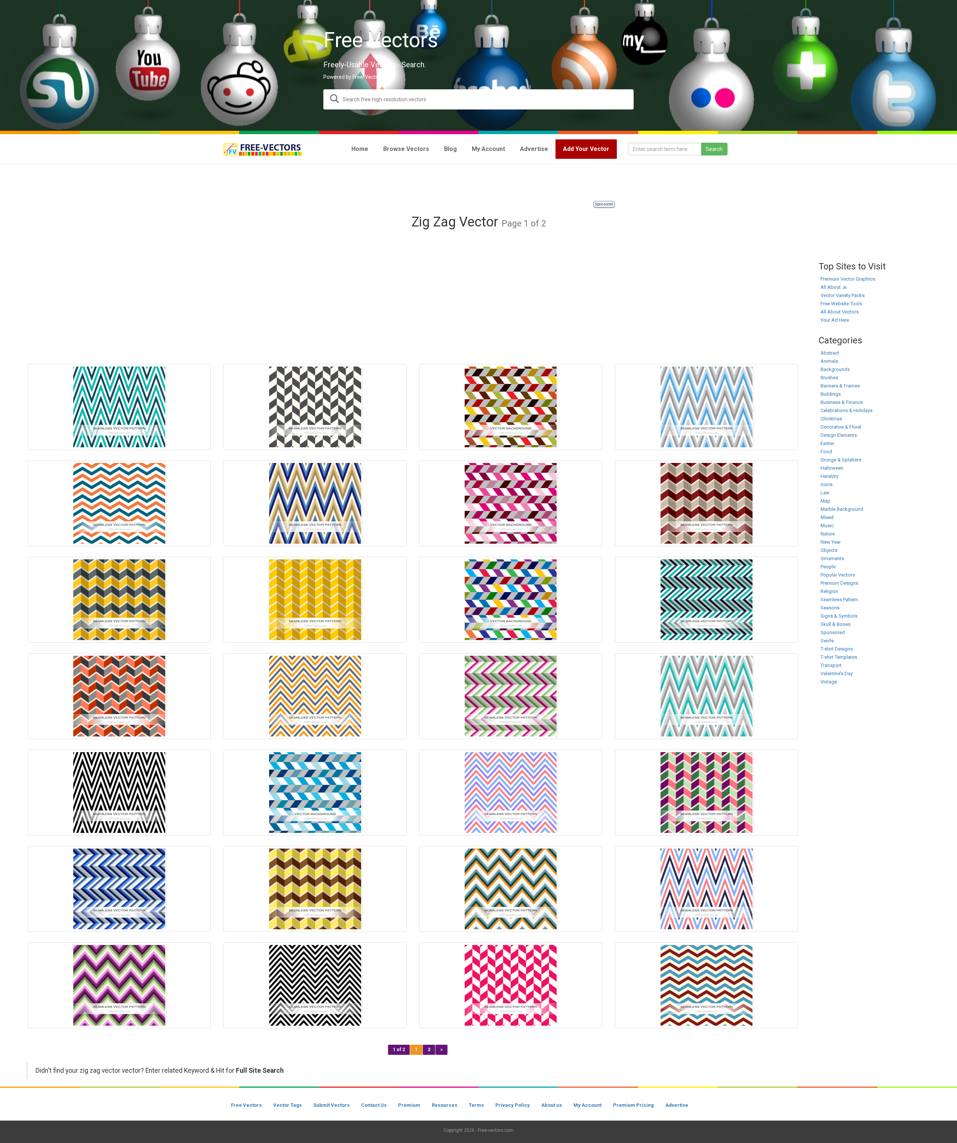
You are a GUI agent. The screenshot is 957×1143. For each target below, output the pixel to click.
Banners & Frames (840, 386)
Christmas (831, 418)
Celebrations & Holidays (847, 410)
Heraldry (829, 476)
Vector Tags (287, 1105)
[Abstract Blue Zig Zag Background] (315, 792)
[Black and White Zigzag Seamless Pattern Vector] (315, 985)
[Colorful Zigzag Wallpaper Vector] (511, 407)
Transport (831, 665)
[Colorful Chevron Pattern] (511, 696)
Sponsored (604, 204)
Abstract (830, 353)
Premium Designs (839, 583)
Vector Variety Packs (843, 295)
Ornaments (832, 558)
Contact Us (374, 1105)
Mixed (827, 517)
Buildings (831, 394)
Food (826, 451)
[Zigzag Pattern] (315, 407)
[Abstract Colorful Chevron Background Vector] (511, 600)
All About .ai (834, 287)
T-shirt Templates (839, 657)
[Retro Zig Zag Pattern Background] (315, 503)
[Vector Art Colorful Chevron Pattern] (315, 696)
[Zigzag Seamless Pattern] (119, 503)
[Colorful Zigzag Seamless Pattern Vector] (706, 600)
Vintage (829, 682)
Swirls (827, 640)
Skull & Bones (835, 624)
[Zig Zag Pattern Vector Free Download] (315, 889)
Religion (829, 591)
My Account (587, 1105)
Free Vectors (246, 1105)
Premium (409, 1105)
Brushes (829, 377)
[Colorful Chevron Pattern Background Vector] (119, 985)
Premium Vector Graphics (848, 279)
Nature (828, 534)
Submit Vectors (331, 1105)
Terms (476, 1105)
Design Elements (839, 435)
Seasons (830, 608)
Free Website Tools (841, 303)
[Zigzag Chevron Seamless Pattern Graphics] (119, 600)
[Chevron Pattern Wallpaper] (511, 985)
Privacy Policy (512, 1105)
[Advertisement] (478, 183)
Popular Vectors (838, 575)
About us (551, 1105)
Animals (829, 361)
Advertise (676, 1105)
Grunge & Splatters (841, 460)
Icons (827, 484)
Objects (829, 550)
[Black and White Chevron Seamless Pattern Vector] (119, 792)
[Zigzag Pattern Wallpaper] (706, 407)
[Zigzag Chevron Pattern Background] (706, 792)
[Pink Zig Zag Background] (511, 503)
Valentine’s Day (837, 673)
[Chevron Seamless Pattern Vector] (511, 889)
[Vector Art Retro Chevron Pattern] (706, 503)
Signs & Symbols (839, 616)
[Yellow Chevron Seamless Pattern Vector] (315, 600)
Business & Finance (842, 402)
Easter (827, 443)
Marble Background (842, 509)
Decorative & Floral (841, 427)
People (828, 566)
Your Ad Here (835, 320)
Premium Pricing (633, 1105)
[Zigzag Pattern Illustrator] (119, 407)
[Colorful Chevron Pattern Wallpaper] (511, 792)
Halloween (832, 468)
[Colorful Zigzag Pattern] (706, 889)
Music (827, 525)
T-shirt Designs (837, 649)
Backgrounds (835, 369)
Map (825, 501)
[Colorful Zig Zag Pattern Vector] (706, 696)
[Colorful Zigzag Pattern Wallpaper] (119, 696)
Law (825, 492)
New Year (831, 542)
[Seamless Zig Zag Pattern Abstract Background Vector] (119, 889)
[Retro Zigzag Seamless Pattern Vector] (706, 985)
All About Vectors (840, 312)
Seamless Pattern (839, 599)
